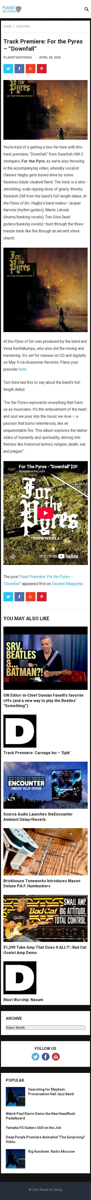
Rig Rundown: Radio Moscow (51, 1151)
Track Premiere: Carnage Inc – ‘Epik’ (37, 753)
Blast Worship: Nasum (23, 999)
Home (7, 26)
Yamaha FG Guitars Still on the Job (33, 1128)
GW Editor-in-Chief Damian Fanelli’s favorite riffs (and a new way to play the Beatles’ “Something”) (43, 700)
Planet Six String (51, 1190)
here (22, 369)
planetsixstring (17, 57)
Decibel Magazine (67, 583)
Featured (23, 26)
